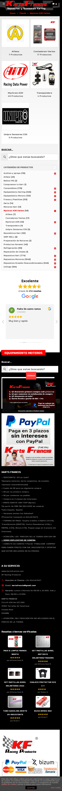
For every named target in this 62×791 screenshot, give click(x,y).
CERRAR (31, 376)
